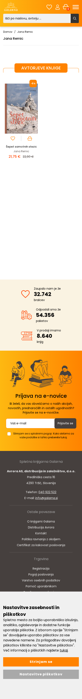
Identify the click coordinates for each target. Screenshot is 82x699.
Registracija (41, 568)
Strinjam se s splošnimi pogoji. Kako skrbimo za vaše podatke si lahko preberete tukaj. (43, 435)
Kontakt (41, 533)
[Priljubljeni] (49, 7)
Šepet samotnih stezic (21, 147)
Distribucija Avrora (41, 527)
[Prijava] (58, 7)
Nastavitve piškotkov (41, 674)
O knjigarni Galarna (41, 521)
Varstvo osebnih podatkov (41, 580)
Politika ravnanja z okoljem (41, 539)
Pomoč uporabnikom (41, 586)
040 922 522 (47, 492)
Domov (7, 32)
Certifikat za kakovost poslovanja (41, 545)
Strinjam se (41, 661)
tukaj (64, 650)
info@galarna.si (46, 498)
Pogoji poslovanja (41, 574)
